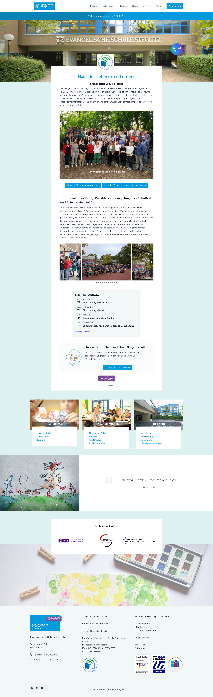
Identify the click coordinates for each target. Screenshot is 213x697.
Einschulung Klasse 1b (95, 310)
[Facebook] (32, 688)
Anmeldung (175, 6)
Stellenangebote (142, 623)
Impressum (140, 645)
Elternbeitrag (147, 436)
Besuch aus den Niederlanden (99, 318)
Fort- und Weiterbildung (146, 630)
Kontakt (159, 6)
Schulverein (146, 440)
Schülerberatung (97, 443)
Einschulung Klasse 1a (95, 302)
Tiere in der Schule (98, 433)
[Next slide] (151, 262)
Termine (124, 6)
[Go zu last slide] (61, 262)
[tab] (96, 282)
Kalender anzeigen (82, 331)
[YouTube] (42, 688)
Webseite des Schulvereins (95, 623)
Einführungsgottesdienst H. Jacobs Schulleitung (108, 325)
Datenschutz (140, 648)
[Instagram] (37, 688)
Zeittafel (93, 436)
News (135, 6)
